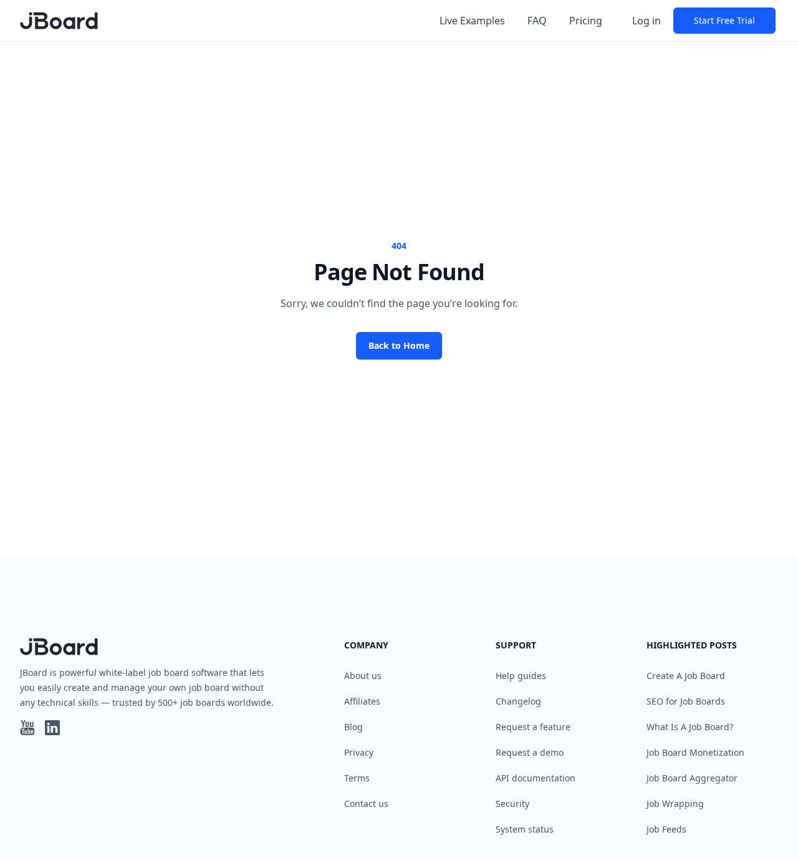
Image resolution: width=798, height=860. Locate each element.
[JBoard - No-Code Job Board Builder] (59, 20)
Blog (353, 727)
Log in (646, 20)
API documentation (535, 778)
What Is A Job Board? (690, 727)
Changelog (518, 701)
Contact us (366, 803)
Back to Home (399, 345)
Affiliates (362, 701)
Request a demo (530, 752)
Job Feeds (666, 829)
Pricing (585, 20)
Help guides (521, 676)
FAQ (537, 20)
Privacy (358, 752)
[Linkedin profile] (52, 727)
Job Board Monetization (695, 752)
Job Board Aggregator (692, 778)
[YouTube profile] (27, 727)
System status (525, 829)
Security (512, 803)
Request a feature (533, 727)
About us (363, 676)
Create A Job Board (686, 676)
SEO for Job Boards (686, 701)
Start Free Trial (724, 20)
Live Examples (472, 20)
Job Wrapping (675, 803)
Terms (357, 778)
